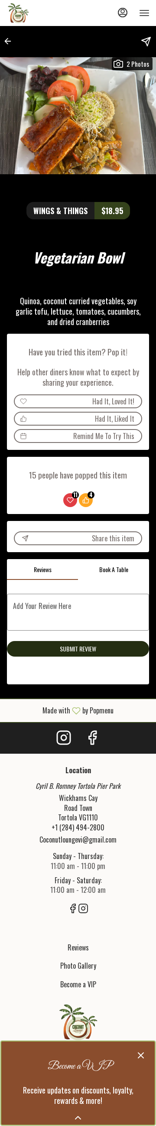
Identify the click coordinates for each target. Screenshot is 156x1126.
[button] (10, 41)
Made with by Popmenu (60, 710)
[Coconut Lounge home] (45, 13)
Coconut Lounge (78, 1021)
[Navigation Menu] (144, 13)
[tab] (42, 569)
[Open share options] (146, 41)
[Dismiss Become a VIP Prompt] (140, 1055)
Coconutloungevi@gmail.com (78, 840)
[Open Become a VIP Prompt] (78, 1118)
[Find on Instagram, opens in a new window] (64, 738)
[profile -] (122, 12)
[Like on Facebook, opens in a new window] (92, 738)
